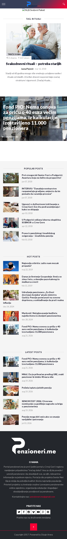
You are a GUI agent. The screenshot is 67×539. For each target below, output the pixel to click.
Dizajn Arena (47, 534)
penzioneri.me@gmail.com (42, 496)
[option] (33, 118)
